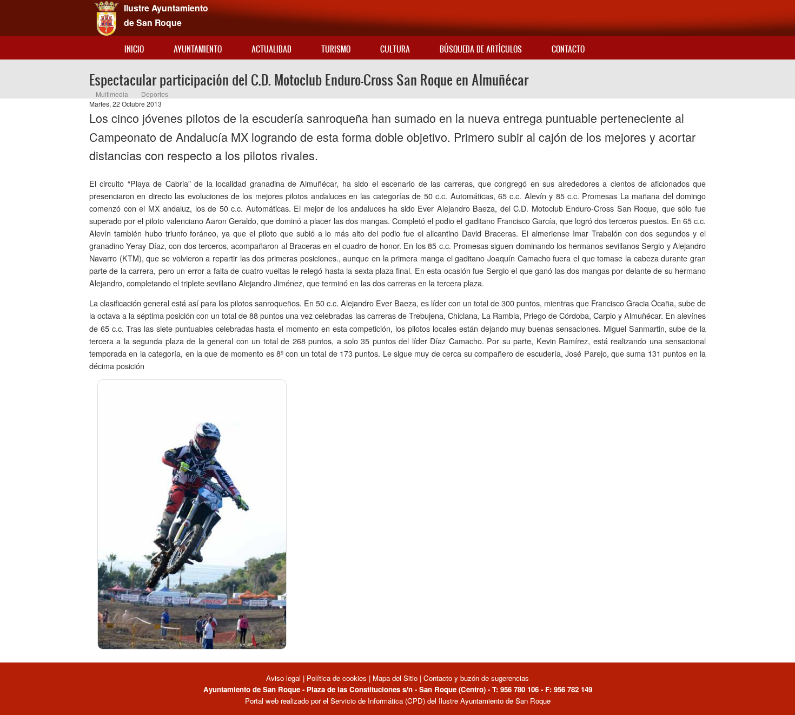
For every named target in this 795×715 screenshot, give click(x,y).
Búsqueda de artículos (481, 49)
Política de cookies (337, 678)
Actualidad (271, 49)
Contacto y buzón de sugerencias (476, 678)
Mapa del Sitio (395, 678)
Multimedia (112, 94)
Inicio (134, 49)
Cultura (395, 49)
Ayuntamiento (198, 49)
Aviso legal (284, 678)
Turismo (335, 49)
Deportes (154, 94)
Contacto (568, 49)
